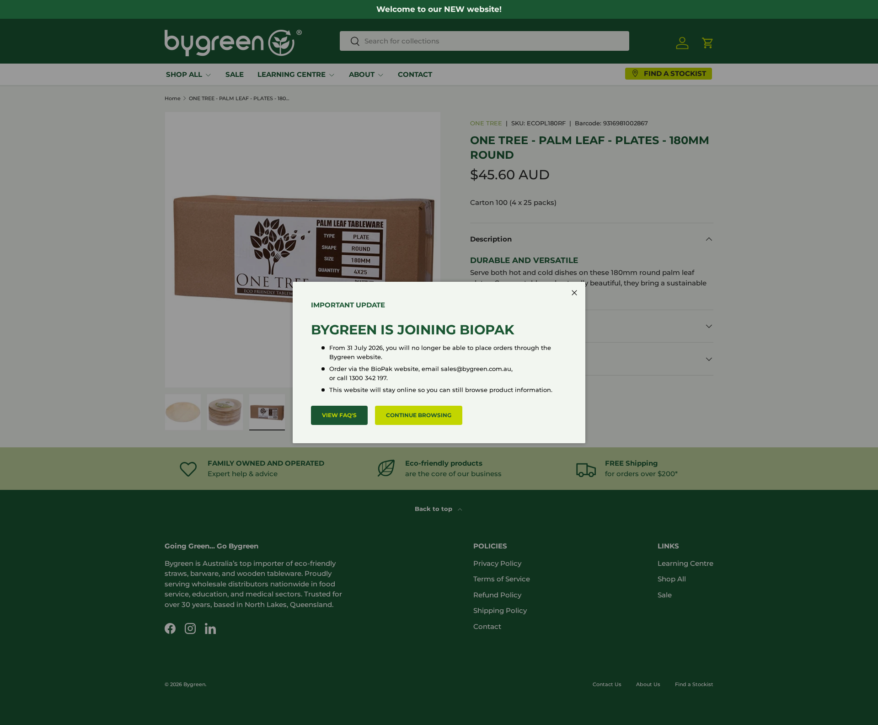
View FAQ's (339, 415)
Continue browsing (418, 415)
